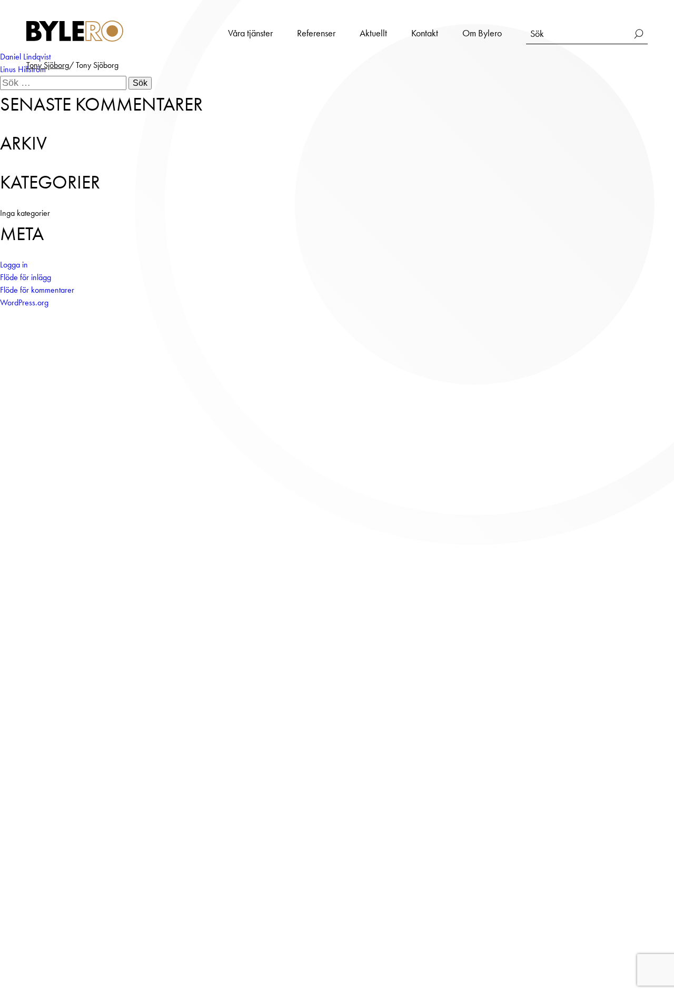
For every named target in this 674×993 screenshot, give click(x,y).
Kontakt (424, 33)
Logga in (14, 264)
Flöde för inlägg (25, 277)
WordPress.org (24, 302)
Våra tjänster (250, 33)
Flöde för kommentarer (37, 289)
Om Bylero (482, 33)
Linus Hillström (23, 69)
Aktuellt (373, 33)
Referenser (316, 33)
